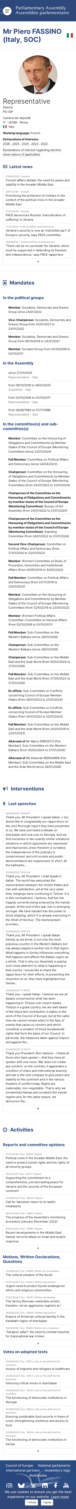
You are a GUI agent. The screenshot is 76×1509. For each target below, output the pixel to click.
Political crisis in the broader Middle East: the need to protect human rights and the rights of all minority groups (37, 1161)
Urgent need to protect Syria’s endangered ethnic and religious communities (35, 1286)
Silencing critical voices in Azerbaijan (33, 1379)
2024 (25, 144)
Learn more (60, 1497)
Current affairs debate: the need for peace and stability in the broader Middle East (38, 181)
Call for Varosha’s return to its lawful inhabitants (30, 1202)
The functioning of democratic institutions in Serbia (36, 1438)
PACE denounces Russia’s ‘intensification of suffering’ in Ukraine (35, 215)
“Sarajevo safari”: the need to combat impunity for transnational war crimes (37, 1332)
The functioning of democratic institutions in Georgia (36, 1396)
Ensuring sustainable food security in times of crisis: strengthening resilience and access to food (37, 1417)
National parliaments (54, 1465)
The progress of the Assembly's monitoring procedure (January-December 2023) (35, 1218)
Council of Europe (19, 1465)
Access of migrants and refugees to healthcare (38, 1365)
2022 (44, 144)
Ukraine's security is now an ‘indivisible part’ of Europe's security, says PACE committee (38, 231)
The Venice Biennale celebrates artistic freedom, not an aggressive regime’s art (33, 1302)
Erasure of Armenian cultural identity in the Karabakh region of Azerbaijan (35, 1317)
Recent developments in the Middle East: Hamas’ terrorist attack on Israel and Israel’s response (35, 1235)
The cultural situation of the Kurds (32, 1273)
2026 (6, 144)
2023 (34, 144)
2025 (15, 144)
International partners (23, 1470)
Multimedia (38, 1475)
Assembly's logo (57, 1470)
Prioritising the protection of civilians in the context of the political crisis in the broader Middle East (35, 198)
